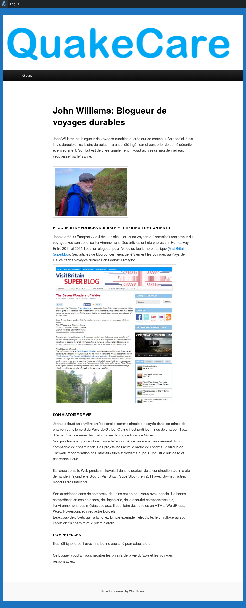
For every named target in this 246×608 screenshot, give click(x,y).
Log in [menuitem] (14, 4)
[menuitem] (4, 4)
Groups (27, 75)
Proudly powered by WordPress (123, 591)
